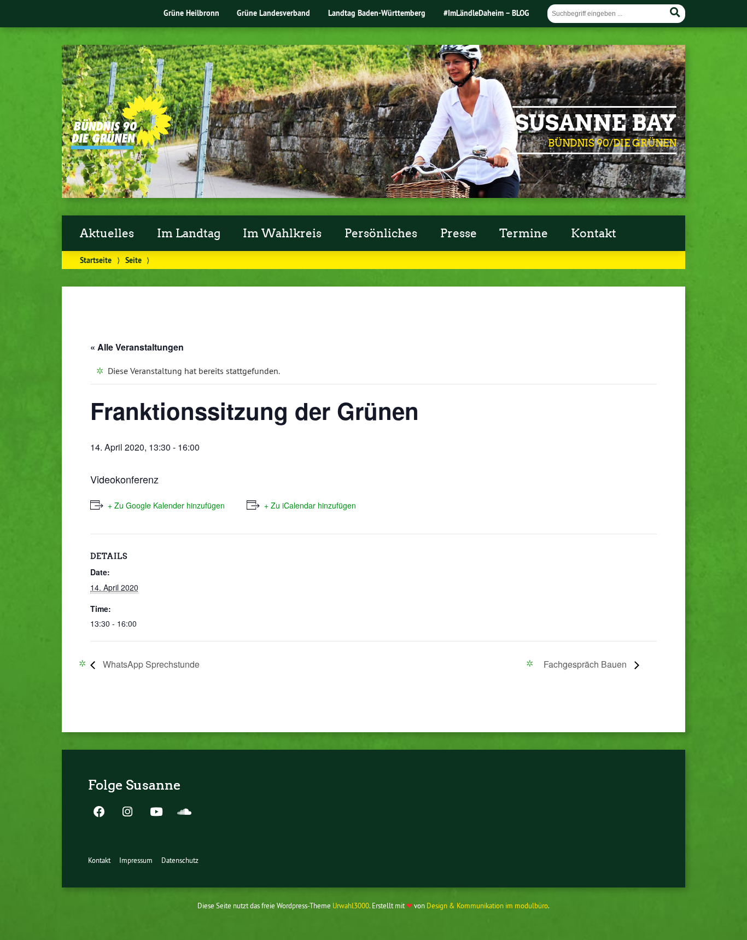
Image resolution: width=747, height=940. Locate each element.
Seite (133, 260)
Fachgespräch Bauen (586, 664)
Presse (458, 233)
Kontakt (593, 233)
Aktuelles (107, 233)
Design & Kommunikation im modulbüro (487, 905)
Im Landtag (188, 233)
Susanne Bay (595, 123)
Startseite (96, 260)
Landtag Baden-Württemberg (376, 13)
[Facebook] (99, 812)
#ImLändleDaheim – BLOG (486, 13)
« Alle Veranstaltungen (137, 347)
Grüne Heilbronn (191, 13)
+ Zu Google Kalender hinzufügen (166, 505)
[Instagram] (127, 812)
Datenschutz (180, 860)
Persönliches (381, 233)
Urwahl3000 (350, 905)
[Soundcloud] (184, 812)
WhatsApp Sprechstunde (150, 664)
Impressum (136, 860)
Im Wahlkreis (282, 233)
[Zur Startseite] (121, 146)
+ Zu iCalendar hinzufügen (310, 505)
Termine (523, 233)
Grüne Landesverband (273, 13)
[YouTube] (156, 812)
